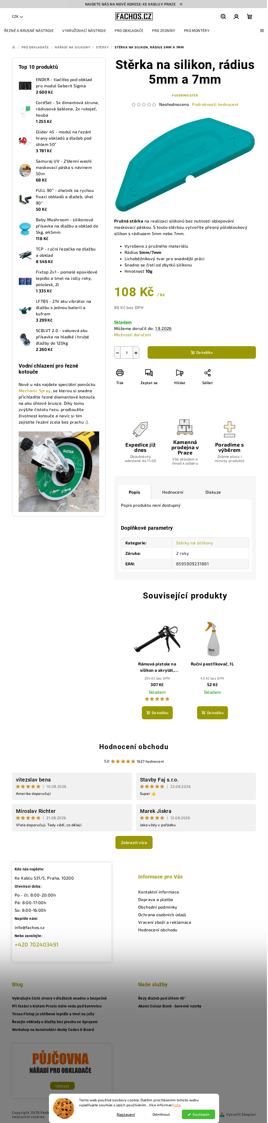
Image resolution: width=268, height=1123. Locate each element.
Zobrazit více (134, 842)
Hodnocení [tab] (172, 491)
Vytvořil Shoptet (241, 1114)
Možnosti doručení (132, 334)
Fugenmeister (185, 95)
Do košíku (204, 352)
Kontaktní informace (158, 891)
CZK (15, 16)
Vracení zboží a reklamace (164, 922)
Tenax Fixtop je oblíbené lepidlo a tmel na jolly (53, 1014)
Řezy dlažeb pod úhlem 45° (162, 998)
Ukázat (62, 1085)
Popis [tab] (134, 491)
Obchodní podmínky (157, 906)
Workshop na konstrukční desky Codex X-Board (53, 1029)
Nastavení (126, 1114)
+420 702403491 (37, 944)
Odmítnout (161, 1114)
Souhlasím (201, 1114)
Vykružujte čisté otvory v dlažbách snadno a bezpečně (59, 998)
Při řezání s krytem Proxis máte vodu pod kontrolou (57, 1006)
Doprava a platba (155, 899)
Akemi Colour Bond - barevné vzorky (170, 1006)
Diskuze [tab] (213, 491)
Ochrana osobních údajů (162, 914)
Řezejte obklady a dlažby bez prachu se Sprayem (55, 1022)
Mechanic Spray (35, 390)
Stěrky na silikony (194, 542)
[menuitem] (29, 31)
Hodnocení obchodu (134, 747)
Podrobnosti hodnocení (215, 104)
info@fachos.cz (30, 927)
